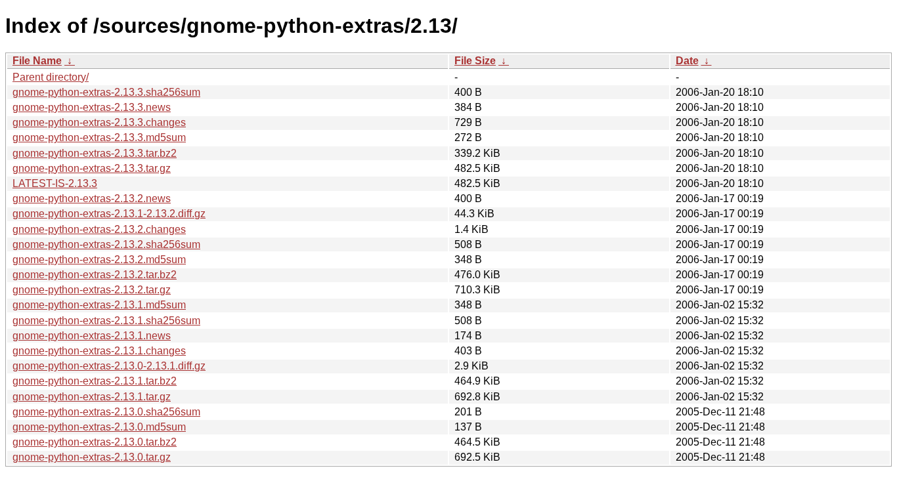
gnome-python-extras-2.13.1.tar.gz (91, 396)
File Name (37, 60)
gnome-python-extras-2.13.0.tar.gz (91, 457)
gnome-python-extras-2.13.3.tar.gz (91, 168)
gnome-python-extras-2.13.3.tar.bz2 (94, 153)
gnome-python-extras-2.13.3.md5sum (99, 137)
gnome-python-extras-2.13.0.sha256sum (106, 411)
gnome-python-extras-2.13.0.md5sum (99, 426)
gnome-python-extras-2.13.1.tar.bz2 (94, 381)
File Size (475, 60)
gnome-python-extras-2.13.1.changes (99, 350)
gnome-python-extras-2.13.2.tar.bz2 (94, 274)
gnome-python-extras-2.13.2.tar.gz (91, 289)
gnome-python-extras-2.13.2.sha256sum (106, 244)
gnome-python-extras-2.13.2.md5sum (99, 259)
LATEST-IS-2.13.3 (54, 183)
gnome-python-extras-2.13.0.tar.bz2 (94, 442)
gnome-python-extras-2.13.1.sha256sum (106, 320)
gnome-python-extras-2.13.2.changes (99, 229)
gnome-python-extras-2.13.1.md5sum (99, 304)
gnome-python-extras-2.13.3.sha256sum (106, 92)
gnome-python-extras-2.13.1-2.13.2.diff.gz (109, 213)
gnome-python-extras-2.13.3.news (91, 107)
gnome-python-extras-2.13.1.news (91, 335)
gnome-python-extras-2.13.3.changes (99, 122)
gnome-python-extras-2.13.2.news (91, 198)
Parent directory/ (50, 77)
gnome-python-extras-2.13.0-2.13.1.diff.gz (109, 365)
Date (687, 60)
